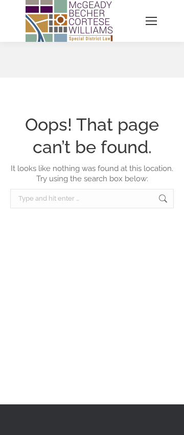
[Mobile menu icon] (151, 21)
